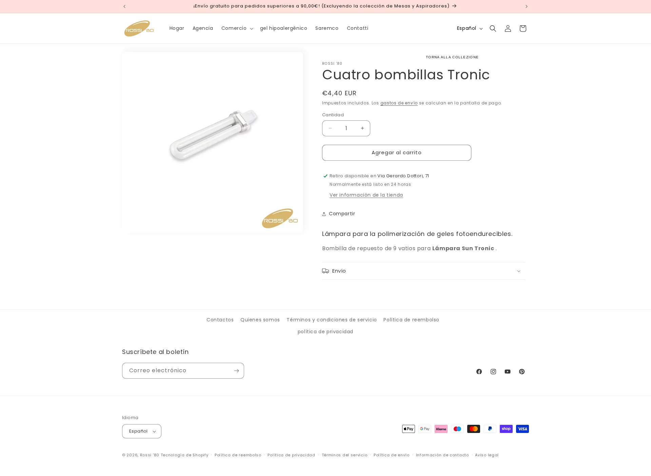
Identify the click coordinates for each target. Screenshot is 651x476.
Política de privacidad (291, 455)
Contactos (220, 319)
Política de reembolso (411, 319)
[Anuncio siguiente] (526, 6)
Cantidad (333, 115)
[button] (236, 28)
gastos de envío (399, 103)
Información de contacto (442, 455)
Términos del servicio (345, 455)
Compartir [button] (342, 213)
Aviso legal (487, 455)
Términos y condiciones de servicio (332, 319)
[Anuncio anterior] (124, 6)
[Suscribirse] (236, 371)
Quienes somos (260, 319)
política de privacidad (325, 331)
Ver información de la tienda (366, 195)
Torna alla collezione (452, 57)
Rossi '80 (149, 455)
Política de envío (392, 455)
